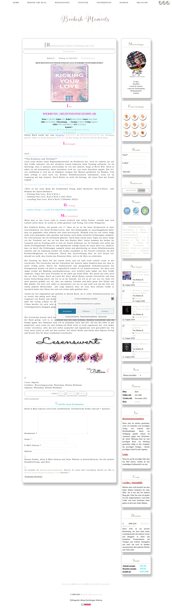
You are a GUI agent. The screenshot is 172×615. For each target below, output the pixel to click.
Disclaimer (92, 584)
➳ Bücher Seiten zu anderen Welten (136, 248)
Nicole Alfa (71, 393)
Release (138, 298)
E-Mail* (125, 163)
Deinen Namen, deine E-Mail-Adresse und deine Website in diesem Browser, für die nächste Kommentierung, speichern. (69, 460)
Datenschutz (79, 584)
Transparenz (104, 584)
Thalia (62, 130)
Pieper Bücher (83, 130)
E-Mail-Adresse (32, 445)
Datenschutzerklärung (88, 316)
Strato (138, 402)
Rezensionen (69, 51)
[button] (112, 299)
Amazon (52, 130)
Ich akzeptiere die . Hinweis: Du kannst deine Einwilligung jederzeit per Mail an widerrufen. (69, 471)
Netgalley (61, 135)
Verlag (71, 130)
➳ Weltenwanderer (133, 227)
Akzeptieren (67, 311)
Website (28, 451)
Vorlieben (104, 311)
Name (28, 439)
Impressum (102, 316)
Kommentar (30, 433)
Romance (82, 393)
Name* (125, 155)
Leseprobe (69, 132)
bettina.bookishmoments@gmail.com (41, 473)
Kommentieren (88, 58)
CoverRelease (141, 282)
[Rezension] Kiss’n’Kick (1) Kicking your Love (69, 46)
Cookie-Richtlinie (72, 316)
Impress (61, 393)
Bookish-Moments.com (91, 594)
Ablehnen (86, 311)
